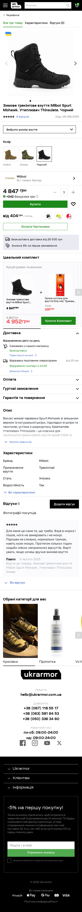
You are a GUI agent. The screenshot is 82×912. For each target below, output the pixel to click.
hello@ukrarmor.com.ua (41, 695)
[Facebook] (23, 743)
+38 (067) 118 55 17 (41, 708)
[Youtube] (47, 743)
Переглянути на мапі (21, 355)
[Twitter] (59, 743)
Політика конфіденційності (41, 901)
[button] (17, 5)
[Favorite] (73, 204)
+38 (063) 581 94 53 (41, 714)
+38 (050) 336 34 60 (41, 719)
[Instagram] (35, 743)
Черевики (12, 15)
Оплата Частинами (35, 226)
